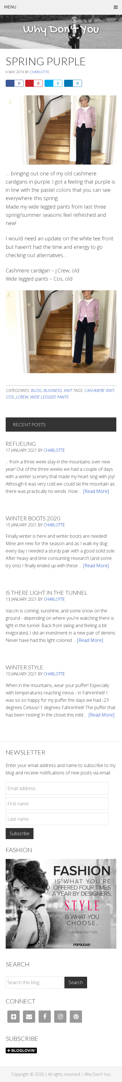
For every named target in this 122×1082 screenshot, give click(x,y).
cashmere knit (99, 390)
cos (10, 397)
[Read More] (96, 491)
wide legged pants (49, 397)
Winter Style (24, 667)
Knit (68, 390)
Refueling (21, 443)
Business (52, 390)
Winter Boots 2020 (33, 518)
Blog (36, 390)
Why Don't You (61, 29)
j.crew (22, 397)
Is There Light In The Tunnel (46, 592)
